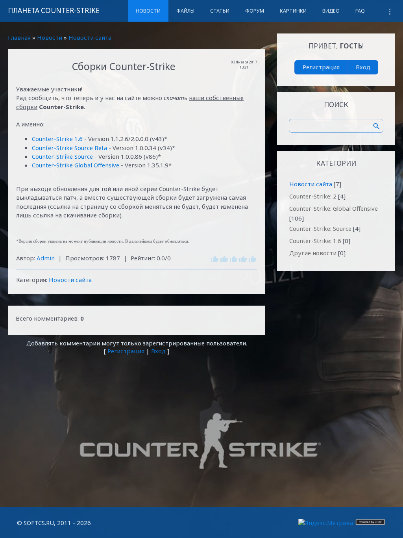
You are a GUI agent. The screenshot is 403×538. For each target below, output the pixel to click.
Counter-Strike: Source (320, 228)
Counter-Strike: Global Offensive (333, 208)
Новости (49, 37)
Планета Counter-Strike (54, 10)
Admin (46, 258)
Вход (158, 351)
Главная (19, 37)
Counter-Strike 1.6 (57, 139)
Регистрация (125, 351)
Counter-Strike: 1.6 (315, 241)
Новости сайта (89, 37)
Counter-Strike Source (62, 156)
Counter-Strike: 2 (312, 196)
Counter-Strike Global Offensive (75, 165)
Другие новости (312, 253)
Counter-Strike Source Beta (69, 148)
